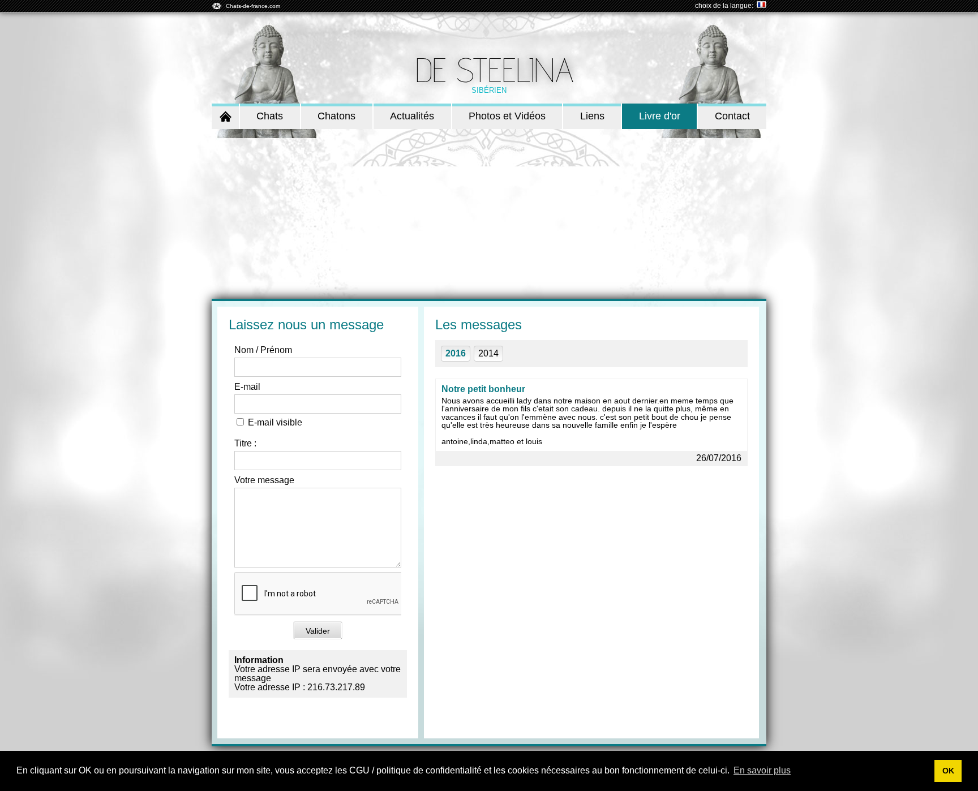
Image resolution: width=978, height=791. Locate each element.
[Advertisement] (489, 214)
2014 (488, 353)
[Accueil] (225, 116)
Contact (732, 116)
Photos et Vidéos (507, 116)
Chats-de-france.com (253, 6)
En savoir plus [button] (762, 770)
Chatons (336, 116)
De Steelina (494, 70)
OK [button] (948, 770)
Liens (592, 116)
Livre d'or (659, 116)
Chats (269, 116)
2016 (455, 353)
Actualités (412, 116)
